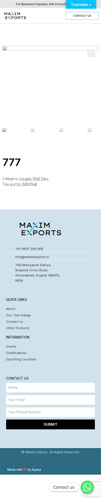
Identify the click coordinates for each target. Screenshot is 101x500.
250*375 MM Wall (23, 184)
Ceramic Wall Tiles (34, 179)
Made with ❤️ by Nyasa (24, 469)
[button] (44, 16)
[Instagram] (41, 460)
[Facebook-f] (50, 460)
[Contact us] (87, 487)
